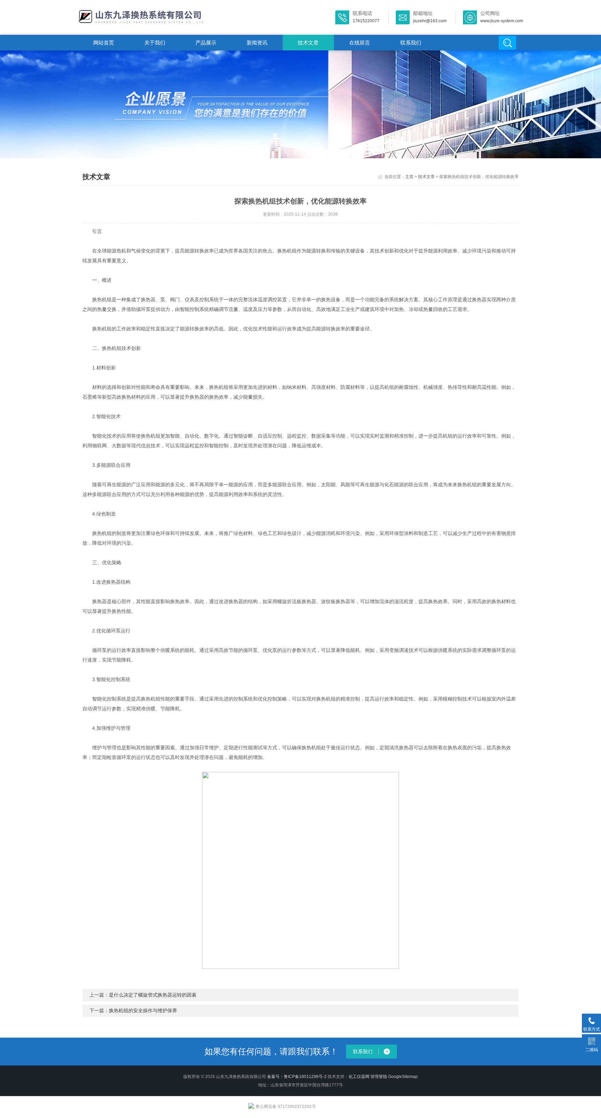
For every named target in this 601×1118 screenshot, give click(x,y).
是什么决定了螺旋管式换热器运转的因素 (153, 995)
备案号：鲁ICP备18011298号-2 (297, 1076)
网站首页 (103, 43)
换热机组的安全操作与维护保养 (143, 1010)
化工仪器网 (358, 1076)
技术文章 (308, 43)
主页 (409, 176)
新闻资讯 (257, 43)
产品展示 (205, 43)
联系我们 (410, 43)
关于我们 (154, 43)
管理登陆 (378, 1076)
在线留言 (359, 43)
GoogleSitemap (403, 1076)
